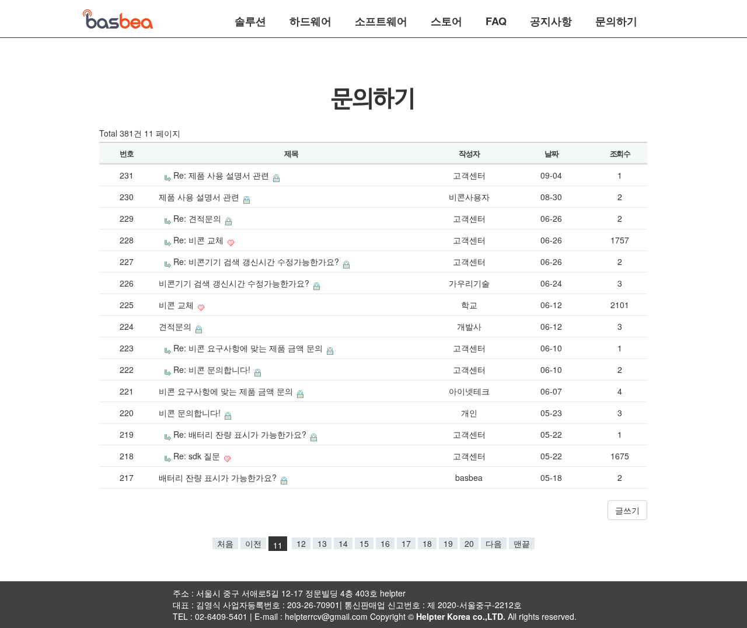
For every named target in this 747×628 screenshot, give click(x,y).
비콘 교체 (177, 304)
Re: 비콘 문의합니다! (213, 369)
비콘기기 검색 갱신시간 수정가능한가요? (235, 283)
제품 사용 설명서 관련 (200, 197)
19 (448, 543)
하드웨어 (310, 19)
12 (301, 543)
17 (406, 543)
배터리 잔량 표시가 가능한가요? (219, 477)
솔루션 (250, 19)
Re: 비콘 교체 (199, 240)
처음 (225, 543)
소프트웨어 (381, 19)
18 (427, 543)
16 (385, 543)
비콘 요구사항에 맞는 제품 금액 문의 (227, 391)
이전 (253, 543)
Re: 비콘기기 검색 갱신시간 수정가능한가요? (257, 261)
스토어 (446, 19)
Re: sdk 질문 (197, 456)
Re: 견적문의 (198, 218)
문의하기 (616, 19)
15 (364, 543)
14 (343, 543)
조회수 (620, 153)
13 (322, 543)
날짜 (551, 153)
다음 (494, 543)
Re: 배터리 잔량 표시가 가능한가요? (241, 434)
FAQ (496, 19)
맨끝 (522, 543)
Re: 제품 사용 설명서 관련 (222, 175)
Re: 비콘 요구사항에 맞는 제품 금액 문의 (249, 348)
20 (469, 543)
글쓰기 (627, 510)
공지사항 (551, 19)
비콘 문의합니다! (191, 412)
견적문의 (176, 326)
